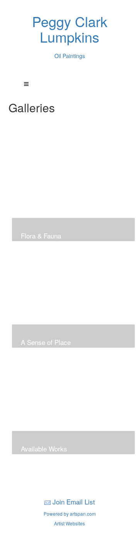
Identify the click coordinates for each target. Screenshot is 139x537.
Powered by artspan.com (70, 513)
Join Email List (74, 501)
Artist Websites (69, 523)
